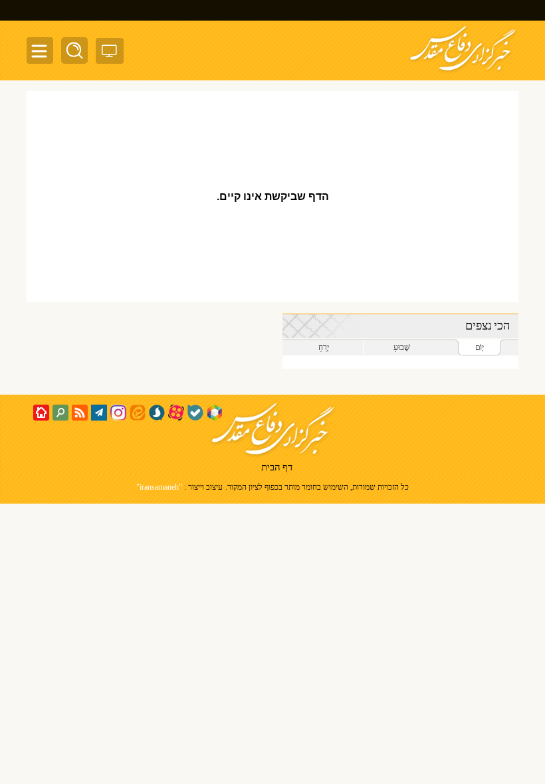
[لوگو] (462, 71)
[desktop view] (109, 53)
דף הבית (276, 468)
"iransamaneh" (159, 487)
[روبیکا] (215, 413)
